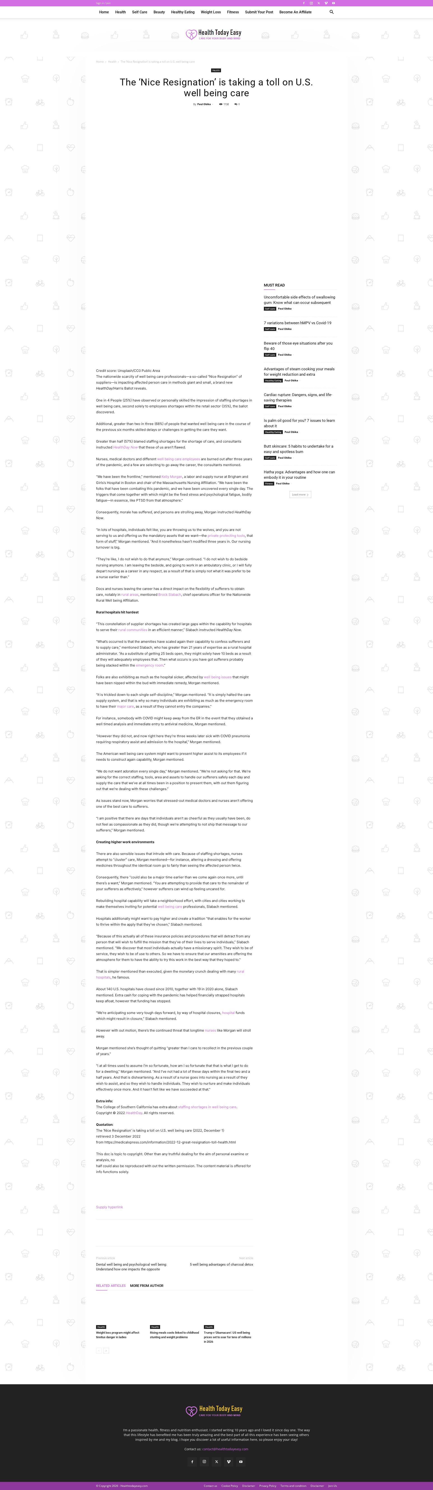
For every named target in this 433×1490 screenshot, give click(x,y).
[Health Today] (216, 35)
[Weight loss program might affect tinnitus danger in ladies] (120, 1312)
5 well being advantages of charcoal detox (221, 1264)
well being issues (218, 677)
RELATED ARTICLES (111, 1286)
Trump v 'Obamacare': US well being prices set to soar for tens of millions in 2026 (227, 1337)
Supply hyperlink (109, 1207)
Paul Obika (204, 104)
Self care (139, 12)
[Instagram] (311, 3)
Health (120, 12)
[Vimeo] (326, 3)
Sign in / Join (103, 3)
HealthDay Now (125, 447)
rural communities (132, 630)
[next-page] (106, 1351)
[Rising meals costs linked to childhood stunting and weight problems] (174, 1312)
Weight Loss (211, 12)
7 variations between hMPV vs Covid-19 (298, 323)
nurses (210, 1030)
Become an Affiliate (295, 12)
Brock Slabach (169, 594)
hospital (228, 1013)
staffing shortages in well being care (207, 1107)
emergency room (149, 665)
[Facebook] (303, 3)
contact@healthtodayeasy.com (225, 1449)
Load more (299, 494)
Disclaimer (317, 1486)
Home (104, 12)
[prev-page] (99, 1351)
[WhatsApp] (226, 114)
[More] (237, 114)
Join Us (332, 1486)
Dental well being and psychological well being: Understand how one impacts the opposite (131, 1266)
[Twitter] (318, 3)
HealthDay (134, 1113)
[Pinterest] (216, 114)
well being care (170, 906)
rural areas (129, 594)
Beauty (159, 12)
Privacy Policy (267, 1486)
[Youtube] (333, 3)
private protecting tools (226, 535)
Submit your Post (259, 12)
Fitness (233, 12)
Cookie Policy (229, 1486)
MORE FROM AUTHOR (146, 1286)
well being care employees (178, 459)
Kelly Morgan (171, 476)
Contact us (210, 1486)
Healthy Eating (183, 12)
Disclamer (248, 1486)
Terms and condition (293, 1486)
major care (125, 706)
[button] (331, 12)
